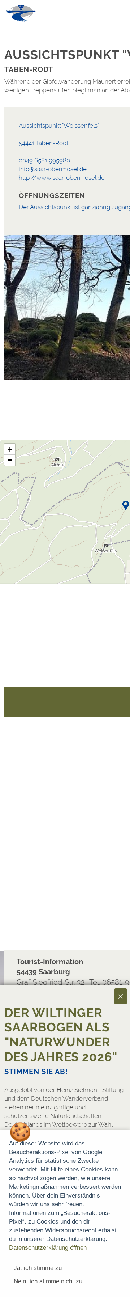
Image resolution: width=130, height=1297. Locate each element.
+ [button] (10, 449)
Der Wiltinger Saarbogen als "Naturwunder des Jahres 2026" (60, 1034)
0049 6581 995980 (44, 160)
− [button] (10, 460)
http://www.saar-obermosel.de (62, 177)
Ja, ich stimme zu (38, 1267)
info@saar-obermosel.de (53, 169)
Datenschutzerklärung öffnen (48, 1247)
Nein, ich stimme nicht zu (48, 1281)
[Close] (120, 996)
